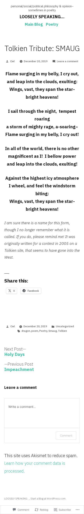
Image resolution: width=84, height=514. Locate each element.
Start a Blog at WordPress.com (47, 498)
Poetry (52, 24)
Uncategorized (65, 326)
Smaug (52, 331)
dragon (25, 331)
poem (34, 331)
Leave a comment (67, 61)
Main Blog (34, 24)
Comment (66, 435)
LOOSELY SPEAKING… (42, 16)
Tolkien (62, 331)
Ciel (12, 61)
